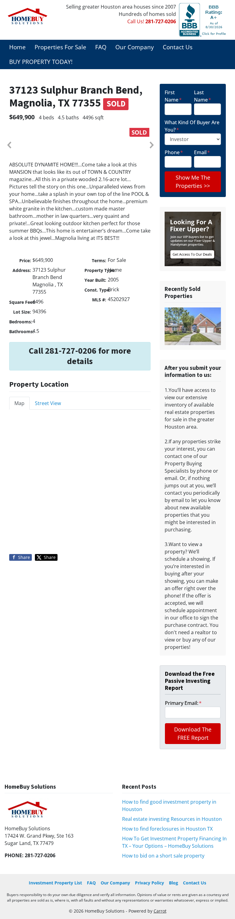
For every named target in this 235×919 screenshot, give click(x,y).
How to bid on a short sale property (163, 855)
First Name (173, 96)
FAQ (100, 47)
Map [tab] (19, 403)
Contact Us (177, 47)
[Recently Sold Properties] (193, 325)
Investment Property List (55, 883)
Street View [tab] (48, 403)
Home (17, 47)
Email (202, 152)
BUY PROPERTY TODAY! (41, 62)
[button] (9, 145)
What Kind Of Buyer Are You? (192, 126)
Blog (173, 883)
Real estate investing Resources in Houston (172, 819)
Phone (174, 152)
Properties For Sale (60, 47)
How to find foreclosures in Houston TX (167, 828)
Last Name (202, 96)
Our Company (134, 47)
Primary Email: (183, 703)
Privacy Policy (149, 883)
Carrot (160, 911)
